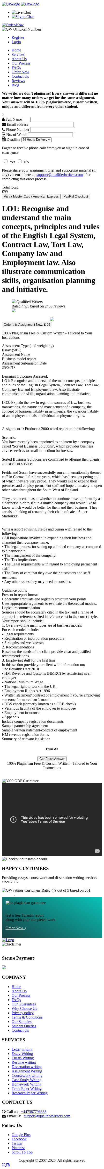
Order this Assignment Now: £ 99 (27, 324)
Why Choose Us (24, 1008)
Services (18, 54)
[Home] (11, 4)
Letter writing (22, 1049)
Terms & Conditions (27, 1017)
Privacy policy (23, 1013)
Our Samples (21, 1022)
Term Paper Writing (27, 1088)
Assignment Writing (27, 1071)
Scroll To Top (22, 1152)
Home (16, 50)
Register (18, 37)
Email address (17, 124)
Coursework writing (27, 1075)
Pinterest (18, 1148)
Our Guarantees (24, 1004)
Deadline (13, 139)
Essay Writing (22, 1054)
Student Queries (24, 1026)
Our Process (21, 63)
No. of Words (16, 135)
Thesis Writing (23, 1058)
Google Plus (21, 1135)
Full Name (13, 119)
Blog (15, 85)
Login (16, 42)
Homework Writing (26, 1084)
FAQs (16, 68)
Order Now (20, 72)
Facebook (19, 1139)
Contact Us (20, 76)
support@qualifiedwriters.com (60, 175)
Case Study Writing (26, 1080)
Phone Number (17, 129)
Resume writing (24, 1062)
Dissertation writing (27, 1067)
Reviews (18, 81)
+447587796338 (33, 1112)
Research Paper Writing (30, 1093)
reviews (8, 895)
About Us (19, 59)
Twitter (17, 1143)
